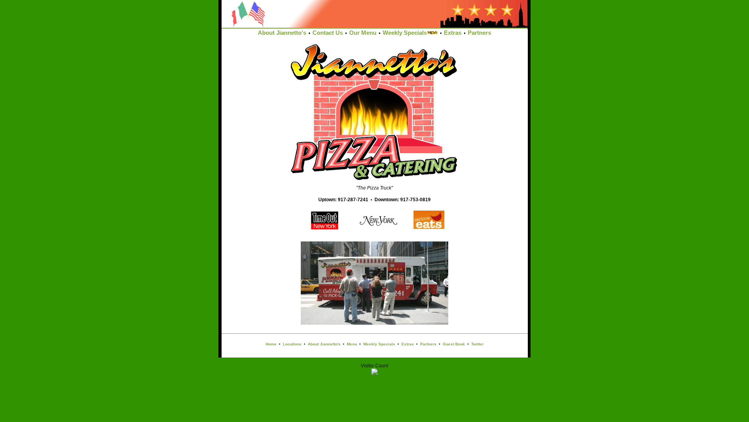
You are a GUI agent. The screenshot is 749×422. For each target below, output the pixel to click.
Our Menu (362, 32)
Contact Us (327, 32)
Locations (292, 344)
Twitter (477, 344)
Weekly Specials (405, 32)
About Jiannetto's (282, 32)
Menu (352, 344)
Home (271, 344)
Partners (479, 32)
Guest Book (454, 344)
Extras (452, 32)
